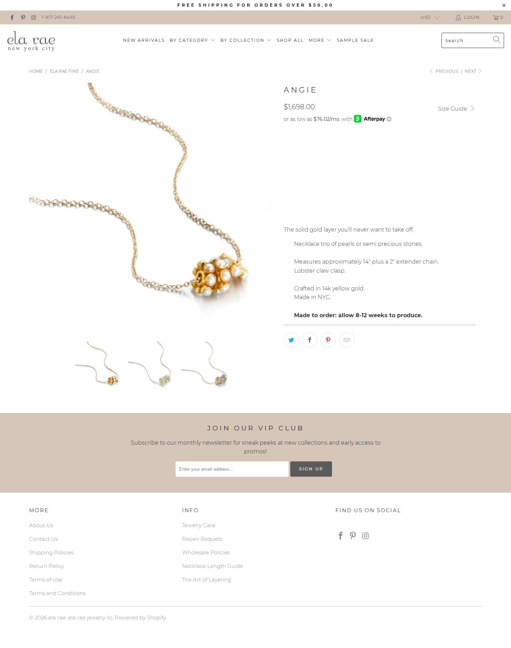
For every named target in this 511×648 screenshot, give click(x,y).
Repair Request (202, 539)
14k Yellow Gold (310, 176)
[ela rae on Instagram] (33, 17)
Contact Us (43, 539)
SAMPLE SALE (355, 40)
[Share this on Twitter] (291, 340)
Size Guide (453, 109)
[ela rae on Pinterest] (22, 17)
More (317, 40)
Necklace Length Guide (212, 566)
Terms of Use (45, 579)
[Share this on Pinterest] (328, 340)
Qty (288, 196)
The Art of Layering (206, 579)
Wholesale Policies (206, 552)
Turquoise (364, 145)
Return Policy (46, 566)
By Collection (243, 40)
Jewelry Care (198, 525)
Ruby (395, 145)
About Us (41, 525)
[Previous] (36, 207)
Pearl (295, 145)
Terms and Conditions (57, 593)
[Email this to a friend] (346, 340)
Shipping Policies (51, 552)
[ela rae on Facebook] (12, 17)
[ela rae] (31, 40)
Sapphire (326, 145)
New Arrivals (144, 40)
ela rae (57, 617)
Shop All (290, 40)
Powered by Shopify (140, 617)
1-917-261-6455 (58, 17)
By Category (190, 40)
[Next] (270, 207)
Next (471, 71)
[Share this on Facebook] (309, 340)
